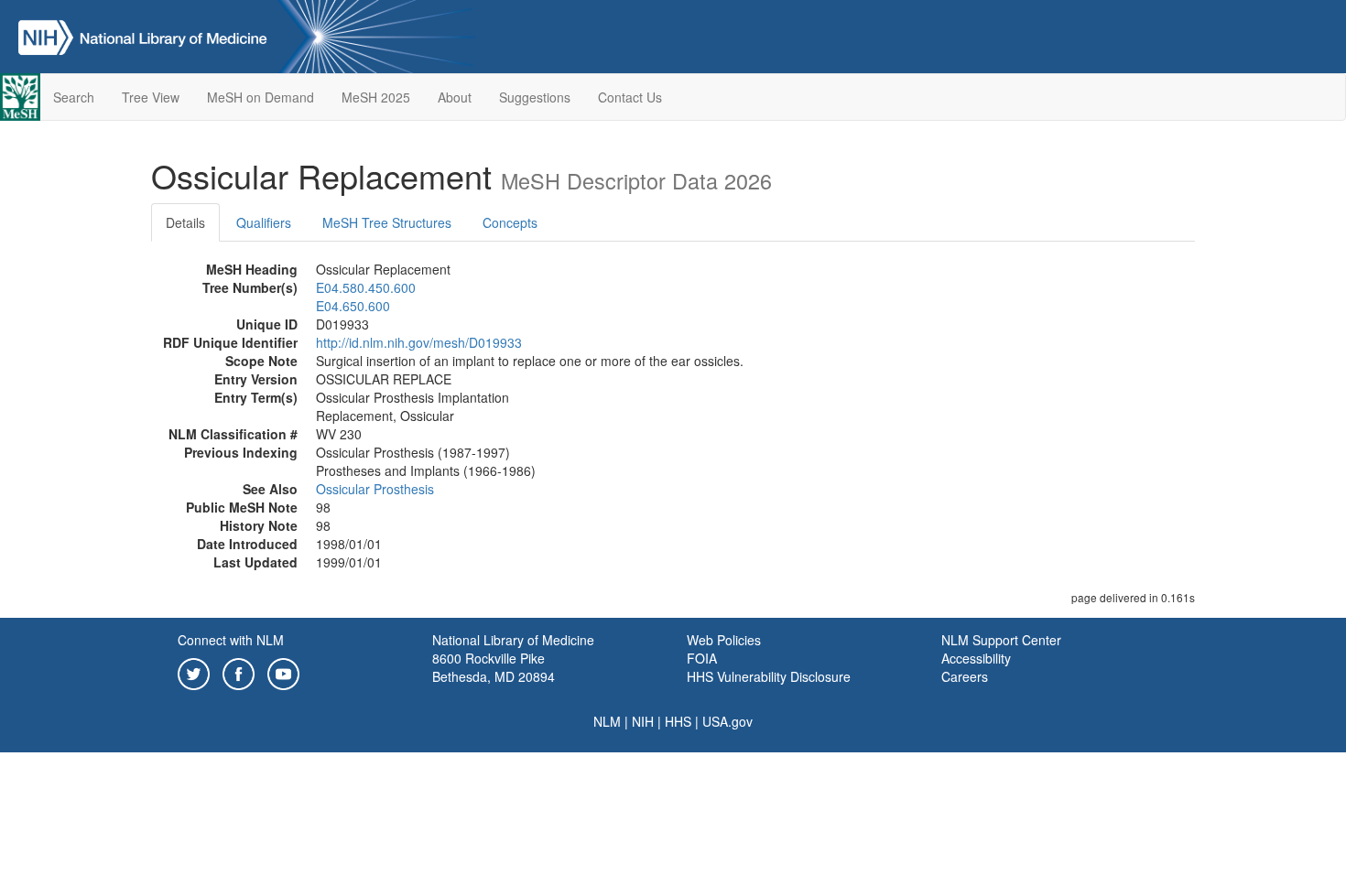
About (455, 97)
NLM (607, 721)
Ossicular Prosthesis (375, 489)
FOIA (702, 658)
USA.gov (727, 721)
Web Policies (724, 640)
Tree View (150, 97)
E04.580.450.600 (366, 287)
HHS (678, 721)
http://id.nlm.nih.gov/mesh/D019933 (419, 342)
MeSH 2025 (376, 97)
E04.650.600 (353, 306)
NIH (643, 721)
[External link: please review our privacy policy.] (194, 672)
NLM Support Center (1001, 640)
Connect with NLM (231, 640)
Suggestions (534, 97)
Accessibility (976, 658)
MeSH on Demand (260, 97)
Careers (964, 676)
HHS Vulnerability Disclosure (769, 676)
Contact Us (630, 97)
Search (73, 97)
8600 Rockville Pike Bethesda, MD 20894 (493, 667)
